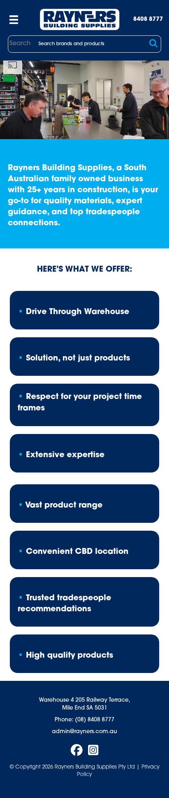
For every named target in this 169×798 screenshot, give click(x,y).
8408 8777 (148, 19)
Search (20, 43)
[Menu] (14, 19)
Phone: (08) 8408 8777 (84, 720)
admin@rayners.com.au (84, 732)
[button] (153, 44)
